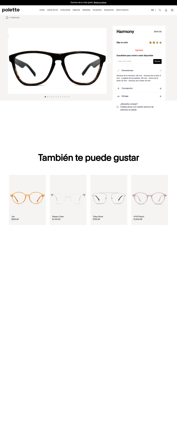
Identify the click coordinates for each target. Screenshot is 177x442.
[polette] (11, 10)
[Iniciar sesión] (166, 10)
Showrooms (109, 10)
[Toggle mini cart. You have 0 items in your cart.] (172, 10)
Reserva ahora (100, 3)
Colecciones (65, 10)
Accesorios (97, 10)
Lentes (42, 10)
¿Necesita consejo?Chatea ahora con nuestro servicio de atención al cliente (137, 107)
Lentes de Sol (52, 10)
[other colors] (149, 43)
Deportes (76, 10)
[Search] (160, 10)
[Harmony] (57, 61)
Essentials (86, 10)
